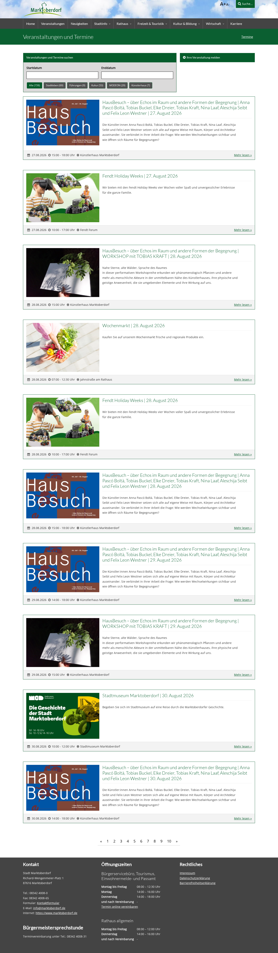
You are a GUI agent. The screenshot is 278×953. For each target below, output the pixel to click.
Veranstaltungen (53, 23)
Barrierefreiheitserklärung (198, 883)
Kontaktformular (48, 903)
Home (30, 23)
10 (169, 841)
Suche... (247, 4)
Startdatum (34, 68)
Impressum (187, 873)
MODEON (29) (117, 85)
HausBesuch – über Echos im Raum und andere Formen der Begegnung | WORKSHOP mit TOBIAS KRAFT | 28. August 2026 (170, 253)
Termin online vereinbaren (119, 907)
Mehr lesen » (243, 155)
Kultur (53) (97, 85)
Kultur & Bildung (185, 23)
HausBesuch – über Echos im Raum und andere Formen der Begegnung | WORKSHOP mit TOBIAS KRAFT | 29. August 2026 (170, 623)
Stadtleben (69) (54, 85)
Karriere (236, 23)
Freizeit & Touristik (151, 23)
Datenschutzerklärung (195, 878)
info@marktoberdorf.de (49, 908)
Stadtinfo (100, 23)
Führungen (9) (77, 85)
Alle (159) (34, 85)
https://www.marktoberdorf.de (56, 913)
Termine (247, 37)
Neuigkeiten (79, 23)
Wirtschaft (213, 23)
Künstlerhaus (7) (140, 85)
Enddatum (108, 68)
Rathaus (122, 23)
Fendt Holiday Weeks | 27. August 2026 (140, 176)
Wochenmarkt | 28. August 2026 (133, 325)
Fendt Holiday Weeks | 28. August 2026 (140, 400)
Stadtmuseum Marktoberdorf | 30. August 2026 (148, 695)
